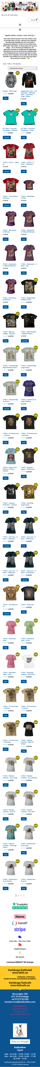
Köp (5, 98)
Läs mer (6, 137)
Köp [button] (23, 103)
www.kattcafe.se (20, 1008)
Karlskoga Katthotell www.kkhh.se (20, 971)
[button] (20, 24)
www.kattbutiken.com (20, 1014)
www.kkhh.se (20, 1006)
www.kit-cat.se (20, 1011)
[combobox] (20, 15)
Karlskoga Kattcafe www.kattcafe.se (20, 984)
